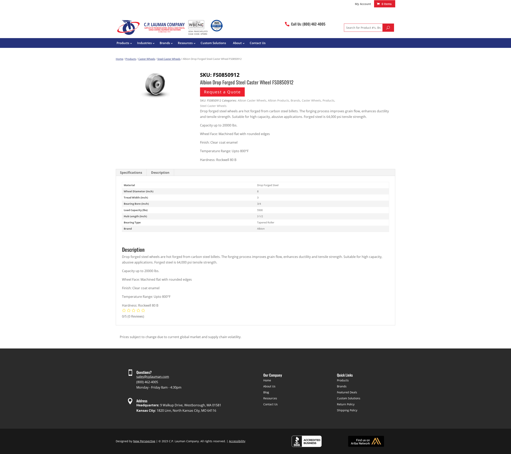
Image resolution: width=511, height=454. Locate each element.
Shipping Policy (347, 410)
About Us (269, 386)
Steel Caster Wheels (168, 59)
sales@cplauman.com (152, 376)
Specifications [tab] (131, 172)
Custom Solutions (213, 43)
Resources (185, 43)
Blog (266, 392)
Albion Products (278, 100)
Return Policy (346, 404)
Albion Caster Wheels (252, 100)
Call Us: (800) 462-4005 (308, 24)
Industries (144, 43)
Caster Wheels (146, 59)
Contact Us (257, 43)
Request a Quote (222, 92)
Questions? (144, 372)
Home (119, 59)
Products (123, 43)
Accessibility (237, 441)
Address (141, 400)
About (237, 43)
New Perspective (144, 441)
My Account (363, 4)
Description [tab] (160, 172)
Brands (165, 43)
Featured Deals (347, 392)
